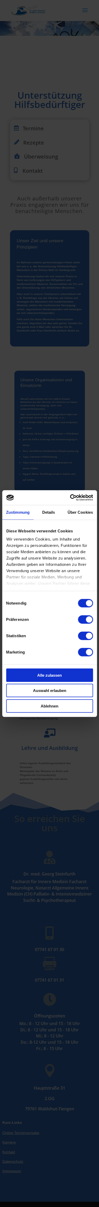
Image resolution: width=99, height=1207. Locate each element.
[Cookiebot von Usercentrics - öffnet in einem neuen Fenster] (70, 497)
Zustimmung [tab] (18, 512)
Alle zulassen (49, 675)
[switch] (85, 619)
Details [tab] (48, 512)
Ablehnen (49, 706)
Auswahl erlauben (49, 690)
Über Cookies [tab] (80, 512)
